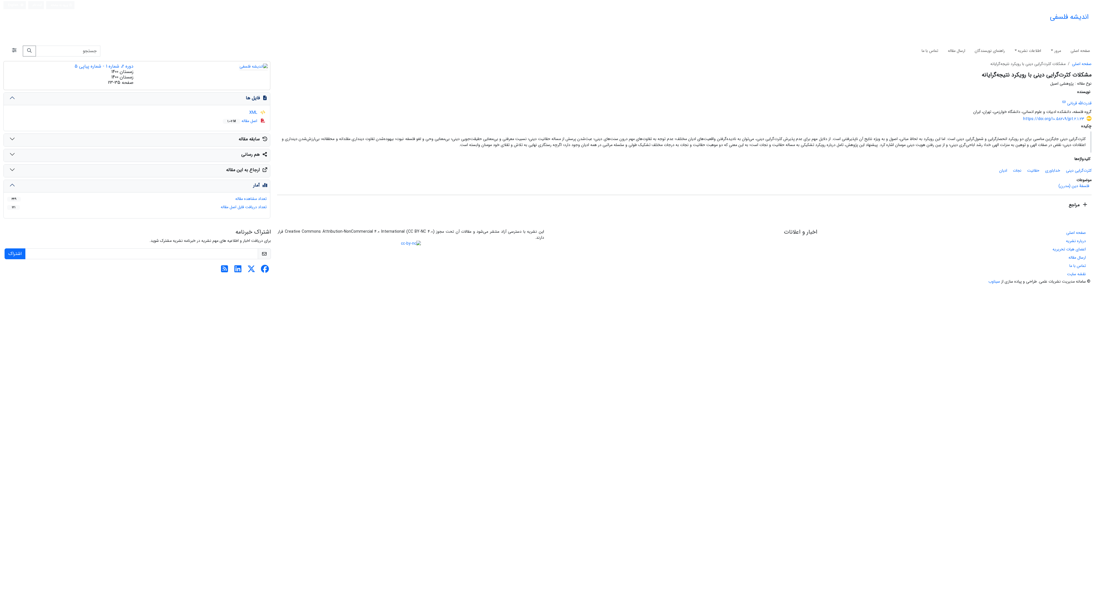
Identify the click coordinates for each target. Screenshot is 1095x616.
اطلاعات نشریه (1029, 51)
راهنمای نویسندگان (990, 51)
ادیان (1003, 170)
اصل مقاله (242, 121)
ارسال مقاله (956, 51)
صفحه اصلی (1080, 51)
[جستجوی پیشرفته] (14, 51)
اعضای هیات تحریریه (1069, 249)
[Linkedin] (238, 271)
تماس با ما (930, 51)
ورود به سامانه (60, 5)
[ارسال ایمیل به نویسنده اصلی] (1064, 102)
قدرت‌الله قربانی (1079, 103)
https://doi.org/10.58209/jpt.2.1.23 (1053, 119)
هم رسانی (250, 154)
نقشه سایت (1076, 274)
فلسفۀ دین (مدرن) (1073, 186)
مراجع (1075, 204)
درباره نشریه (1076, 241)
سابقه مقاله (249, 139)
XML (253, 113)
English (13, 5)
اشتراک (15, 253)
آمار (256, 185)
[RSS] (224, 271)
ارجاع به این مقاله (243, 169)
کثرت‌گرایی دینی (1079, 170)
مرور (1057, 51)
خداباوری (1052, 170)
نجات (1017, 170)
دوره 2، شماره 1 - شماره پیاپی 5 (104, 66)
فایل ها (253, 98)
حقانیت (1033, 170)
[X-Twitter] (251, 271)
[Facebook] (265, 271)
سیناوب (994, 281)
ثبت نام (37, 5)
